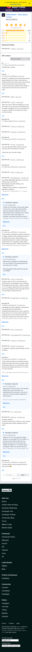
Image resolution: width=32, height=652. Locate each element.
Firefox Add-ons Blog (10, 505)
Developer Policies (8, 514)
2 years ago (19, 48)
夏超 (12, 97)
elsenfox (14, 340)
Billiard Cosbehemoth (10, 305)
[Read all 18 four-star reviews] (16, 33)
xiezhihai (14, 132)
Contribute (6, 591)
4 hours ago (20, 65)
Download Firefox (8, 537)
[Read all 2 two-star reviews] (16, 38)
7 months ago (22, 359)
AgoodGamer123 (16, 335)
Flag (3, 71)
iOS (3, 547)
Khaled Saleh (15, 298)
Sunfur (13, 102)
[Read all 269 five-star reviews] (16, 30)
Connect (5, 587)
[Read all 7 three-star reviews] (16, 35)
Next (23, 475)
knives (13, 144)
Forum (4, 521)
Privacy (4, 623)
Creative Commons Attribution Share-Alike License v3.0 (14, 630)
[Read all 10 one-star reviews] (16, 40)
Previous (9, 475)
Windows (5, 540)
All (3, 556)
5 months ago (25, 178)
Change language (7, 638)
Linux (4, 553)
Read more (5, 194)
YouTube (5, 606)
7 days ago (18, 97)
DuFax (13, 159)
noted (18, 626)
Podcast (5, 616)
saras (12, 172)
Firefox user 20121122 (10, 65)
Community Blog (8, 518)
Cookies (11, 623)
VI (11, 412)
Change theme (6, 643)
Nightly (4, 566)
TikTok (4, 610)
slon (12, 329)
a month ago (19, 102)
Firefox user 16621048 (10, 167)
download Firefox (15, 4)
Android (5, 550)
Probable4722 (15, 178)
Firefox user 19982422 (10, 76)
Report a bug (6, 524)
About (4, 501)
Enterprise (5, 578)
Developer (5, 594)
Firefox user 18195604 (10, 462)
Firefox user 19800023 (10, 232)
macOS (4, 543)
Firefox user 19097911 (10, 359)
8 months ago (22, 462)
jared (12, 279)
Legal (18, 623)
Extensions (9, 10)
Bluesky (5, 613)
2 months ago (20, 126)
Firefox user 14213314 (10, 139)
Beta (3, 569)
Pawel (13, 346)
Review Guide (7, 528)
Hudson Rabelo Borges (10, 121)
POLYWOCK (12, 19)
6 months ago (24, 298)
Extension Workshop (9, 508)
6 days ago (21, 76)
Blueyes (13, 417)
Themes (16, 10)
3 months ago (20, 159)
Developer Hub (7, 511)
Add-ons (5, 498)
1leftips (13, 48)
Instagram (5, 603)
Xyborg (13, 126)
